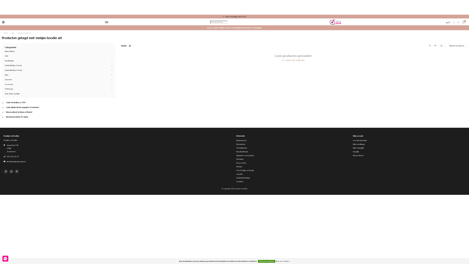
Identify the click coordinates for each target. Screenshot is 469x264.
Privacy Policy (241, 163)
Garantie (239, 174)
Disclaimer (240, 159)
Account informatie (360, 140)
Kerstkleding (9, 61)
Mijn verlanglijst (358, 148)
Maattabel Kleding (243, 178)
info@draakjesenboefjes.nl (16, 162)
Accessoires (9, 84)
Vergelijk (356, 152)
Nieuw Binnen (10, 51)
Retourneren (240, 144)
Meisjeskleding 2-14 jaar (13, 65)
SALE (6, 56)
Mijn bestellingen (359, 144)
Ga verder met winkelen (293, 60)
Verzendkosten (241, 148)
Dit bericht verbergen (266, 261)
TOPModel (9, 89)
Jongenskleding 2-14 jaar (13, 70)
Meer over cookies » (283, 261)
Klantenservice (241, 140)
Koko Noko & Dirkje (12, 94)
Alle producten (358, 155)
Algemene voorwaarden (245, 155)
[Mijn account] (454, 23)
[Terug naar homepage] (106, 22)
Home (6, 33)
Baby (6, 75)
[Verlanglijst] (458, 23)
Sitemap (239, 167)
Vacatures (239, 182)
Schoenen (8, 80)
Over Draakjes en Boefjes (245, 170)
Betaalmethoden (242, 152)
